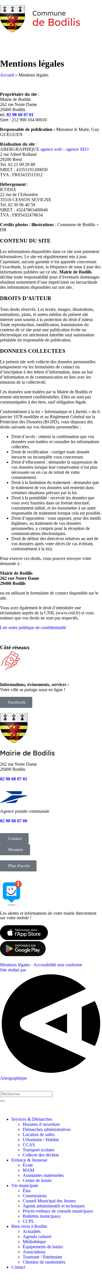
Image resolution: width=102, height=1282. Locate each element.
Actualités (32, 1231)
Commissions (35, 1195)
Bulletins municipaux (42, 1216)
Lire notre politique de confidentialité (33, 627)
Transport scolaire (38, 1149)
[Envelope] (7, 40)
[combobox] (26, 1094)
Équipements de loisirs (43, 1246)
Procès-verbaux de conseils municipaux (58, 1211)
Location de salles (39, 1134)
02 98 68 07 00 (13, 820)
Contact (18, 1267)
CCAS (29, 1144)
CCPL (28, 1221)
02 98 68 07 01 (20, 114)
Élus (27, 1190)
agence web (51, 149)
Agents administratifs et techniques (54, 1206)
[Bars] (38, 40)
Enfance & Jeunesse (29, 1160)
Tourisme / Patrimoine (42, 1257)
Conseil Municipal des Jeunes (49, 1200)
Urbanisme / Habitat (41, 1139)
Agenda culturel (37, 1236)
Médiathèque (34, 1241)
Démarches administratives (47, 1129)
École (28, 1165)
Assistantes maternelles (43, 1175)
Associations (34, 1251)
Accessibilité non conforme (57, 964)
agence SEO (77, 149)
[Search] (22, 40)
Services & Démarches (31, 1119)
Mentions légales (15, 964)
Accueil (7, 75)
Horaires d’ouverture (41, 1124)
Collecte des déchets (41, 1154)
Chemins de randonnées (44, 1262)
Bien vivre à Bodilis (29, 1226)
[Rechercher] (2, 1101)
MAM (28, 1170)
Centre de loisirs (37, 1180)
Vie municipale (24, 1185)
